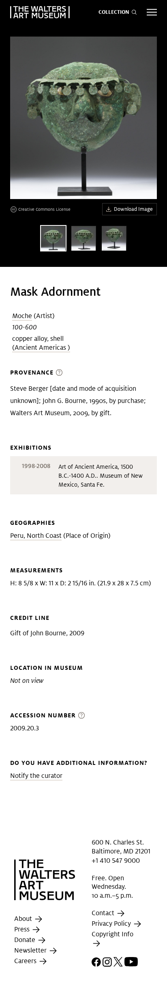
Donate (25, 940)
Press (22, 929)
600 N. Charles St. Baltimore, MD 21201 (121, 846)
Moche (22, 316)
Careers (26, 961)
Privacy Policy (112, 923)
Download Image (133, 209)
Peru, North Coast (36, 535)
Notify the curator (36, 775)
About (24, 918)
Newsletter (31, 950)
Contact (104, 913)
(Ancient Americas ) (41, 347)
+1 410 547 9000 (116, 860)
